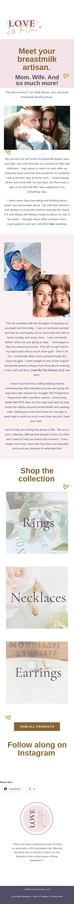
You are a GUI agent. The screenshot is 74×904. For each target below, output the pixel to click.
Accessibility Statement (21, 896)
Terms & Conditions (41, 896)
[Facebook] (5, 13)
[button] (64, 25)
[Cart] (63, 13)
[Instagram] (10, 13)
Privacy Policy (57, 896)
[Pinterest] (15, 13)
